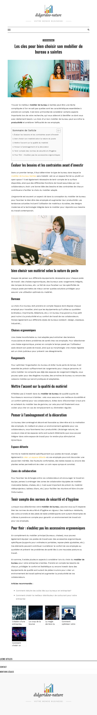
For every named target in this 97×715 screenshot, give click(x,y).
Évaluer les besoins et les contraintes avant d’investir (36, 135)
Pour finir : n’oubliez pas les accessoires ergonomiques (37, 155)
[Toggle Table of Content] (57, 131)
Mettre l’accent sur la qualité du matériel (31, 143)
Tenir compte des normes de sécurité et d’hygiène (35, 151)
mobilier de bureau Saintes (23, 176)
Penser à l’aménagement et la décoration (31, 147)
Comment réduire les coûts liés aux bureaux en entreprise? (43, 591)
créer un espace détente (34, 457)
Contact (3, 666)
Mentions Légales (7, 671)
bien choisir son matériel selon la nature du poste (35, 139)
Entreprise (48, 40)
